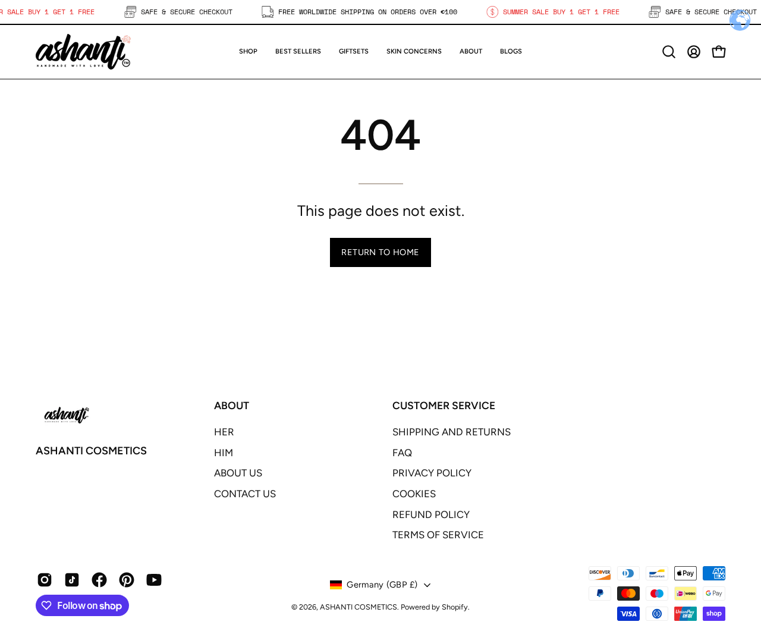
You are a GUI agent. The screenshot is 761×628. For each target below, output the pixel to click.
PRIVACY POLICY (431, 473)
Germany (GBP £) (382, 584)
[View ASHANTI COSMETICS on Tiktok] (72, 580)
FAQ (402, 453)
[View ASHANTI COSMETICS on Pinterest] (127, 580)
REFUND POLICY (431, 514)
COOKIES (414, 494)
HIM (223, 453)
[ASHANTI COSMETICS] (83, 52)
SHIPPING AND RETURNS (451, 432)
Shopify (455, 606)
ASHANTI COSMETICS (91, 450)
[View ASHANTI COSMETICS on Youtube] (154, 580)
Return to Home (380, 252)
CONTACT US (245, 494)
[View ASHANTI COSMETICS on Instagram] (45, 580)
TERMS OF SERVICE (438, 535)
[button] (354, 51)
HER (224, 432)
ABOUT (231, 405)
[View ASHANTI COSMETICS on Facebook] (99, 580)
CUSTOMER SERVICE (443, 405)
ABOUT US (238, 473)
